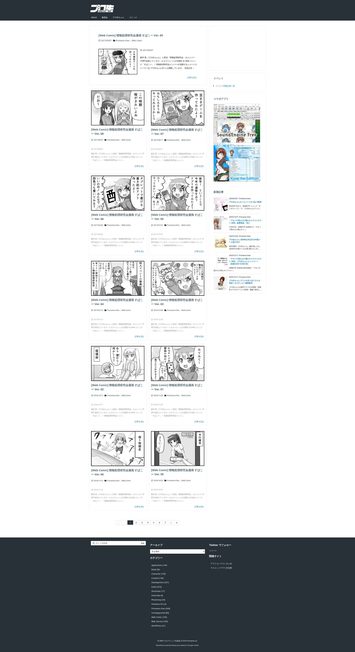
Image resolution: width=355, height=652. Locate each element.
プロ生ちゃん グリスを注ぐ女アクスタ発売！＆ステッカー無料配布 (244, 281)
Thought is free (192, 645)
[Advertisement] (238, 47)
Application (159, 565)
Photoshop (158, 599)
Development (160, 582)
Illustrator (158, 591)
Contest (157, 578)
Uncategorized (160, 612)
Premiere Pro (158, 604)
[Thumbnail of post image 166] (177, 278)
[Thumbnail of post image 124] (177, 363)
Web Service (159, 621)
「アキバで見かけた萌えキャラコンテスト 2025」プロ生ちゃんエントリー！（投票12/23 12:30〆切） (245, 261)
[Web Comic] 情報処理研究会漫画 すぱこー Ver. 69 (130, 35)
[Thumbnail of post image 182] (117, 193)
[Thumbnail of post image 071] (117, 278)
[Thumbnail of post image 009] (177, 108)
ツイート (213, 550)
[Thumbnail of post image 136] (177, 193)
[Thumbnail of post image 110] (117, 448)
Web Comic (137, 40)
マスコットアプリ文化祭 (221, 567)
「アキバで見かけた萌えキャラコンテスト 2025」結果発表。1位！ (245, 221)
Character (158, 573)
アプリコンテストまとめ (221, 563)
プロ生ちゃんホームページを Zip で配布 (245, 202)
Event (156, 586)
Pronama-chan (123, 40)
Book (155, 569)
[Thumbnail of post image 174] (177, 448)
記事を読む (192, 77)
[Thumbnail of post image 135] (117, 108)
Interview (157, 595)
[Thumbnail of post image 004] (117, 363)
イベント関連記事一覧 (225, 86)
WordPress (158, 625)
